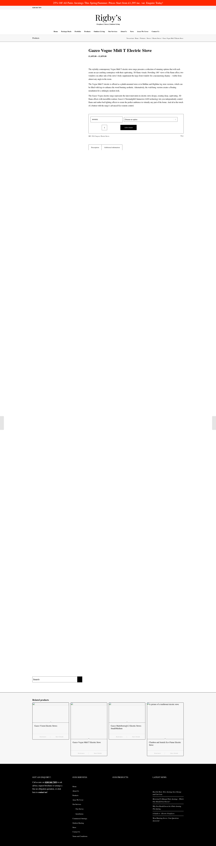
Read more (42, 737)
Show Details (59, 737)
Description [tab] (95, 147)
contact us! (42, 792)
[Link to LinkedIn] (178, 8)
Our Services (76, 804)
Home (74, 786)
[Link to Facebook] (170, 8)
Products (35, 38)
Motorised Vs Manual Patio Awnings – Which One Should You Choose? (168, 800)
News (74, 827)
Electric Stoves (105, 136)
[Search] (162, 31)
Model (95, 119)
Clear (182, 135)
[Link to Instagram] (174, 8)
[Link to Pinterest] (182, 8)
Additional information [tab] (112, 147)
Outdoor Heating (78, 823)
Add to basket (128, 127)
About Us (75, 791)
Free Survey (80, 809)
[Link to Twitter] (166, 8)
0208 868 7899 (51, 782)
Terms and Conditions (79, 836)
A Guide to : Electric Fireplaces (163, 813)
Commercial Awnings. (79, 818)
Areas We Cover (77, 800)
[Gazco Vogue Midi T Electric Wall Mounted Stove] (214, 423)
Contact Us (76, 832)
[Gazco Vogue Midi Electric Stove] (2, 423)
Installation (79, 814)
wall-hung (152, 87)
